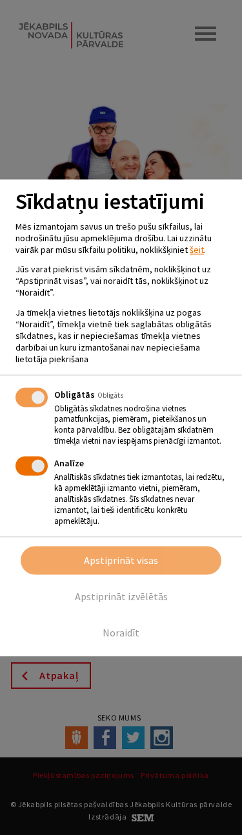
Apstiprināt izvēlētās (121, 596)
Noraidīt (121, 632)
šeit (197, 249)
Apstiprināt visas (121, 560)
